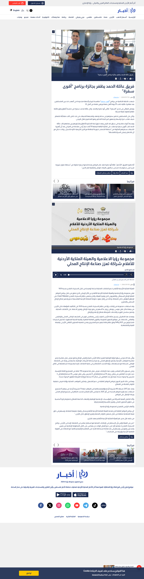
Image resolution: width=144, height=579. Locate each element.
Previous (58, 181)
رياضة (64, 17)
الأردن (111, 17)
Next (54, 181)
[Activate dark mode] (29, 10)
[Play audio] (56, 275)
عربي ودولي (80, 17)
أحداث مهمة (35, 17)
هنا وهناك (55, 17)
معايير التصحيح (59, 516)
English (16, 10)
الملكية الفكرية (70, 516)
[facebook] (41, 505)
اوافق (28, 573)
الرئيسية (132, 17)
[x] (50, 505)
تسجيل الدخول (35, 3)
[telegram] (86, 505)
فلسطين (98, 17)
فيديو (26, 17)
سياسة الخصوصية (98, 575)
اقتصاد (71, 17)
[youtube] (77, 505)
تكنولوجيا (45, 17)
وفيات (19, 17)
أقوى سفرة (105, 101)
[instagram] (59, 505)
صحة (105, 17)
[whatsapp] (68, 505)
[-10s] (126, 275)
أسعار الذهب (121, 17)
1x (61, 275)
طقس (89, 17)
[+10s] (131, 275)
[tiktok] (95, 505)
